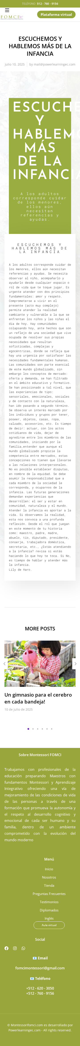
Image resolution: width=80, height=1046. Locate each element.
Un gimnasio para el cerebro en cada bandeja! (38, 698)
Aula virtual (49, 925)
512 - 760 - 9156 (47, 4)
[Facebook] (6, 948)
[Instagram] (15, 948)
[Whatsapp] (23, 948)
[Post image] (40, 664)
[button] (28, 728)
